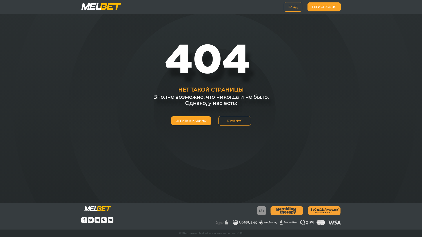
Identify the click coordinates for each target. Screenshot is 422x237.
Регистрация (324, 7)
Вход (293, 7)
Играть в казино (191, 121)
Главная (234, 121)
